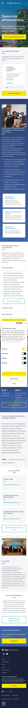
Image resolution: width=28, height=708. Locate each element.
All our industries (14, 93)
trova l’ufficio (21, 634)
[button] (26, 3)
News (3, 667)
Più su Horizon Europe (14, 301)
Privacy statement (6, 695)
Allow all (14, 373)
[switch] (24, 353)
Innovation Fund (7, 308)
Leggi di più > (10, 83)
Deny (14, 383)
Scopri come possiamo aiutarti (14, 37)
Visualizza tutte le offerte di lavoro (14, 528)
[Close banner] (25, 323)
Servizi (3, 664)
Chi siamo (4, 672)
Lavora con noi (5, 670)
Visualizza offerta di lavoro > (11, 484)
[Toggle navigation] (3, 3)
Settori (3, 659)
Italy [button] (8, 691)
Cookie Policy (15, 695)
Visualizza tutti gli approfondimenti (14, 620)
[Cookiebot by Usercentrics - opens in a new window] (16, 323)
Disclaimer (16, 699)
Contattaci (14, 641)
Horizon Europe (7, 268)
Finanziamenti (5, 662)
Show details (20, 369)
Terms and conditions (7, 699)
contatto (9, 634)
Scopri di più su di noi (14, 405)
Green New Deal (7, 314)
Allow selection (14, 378)
